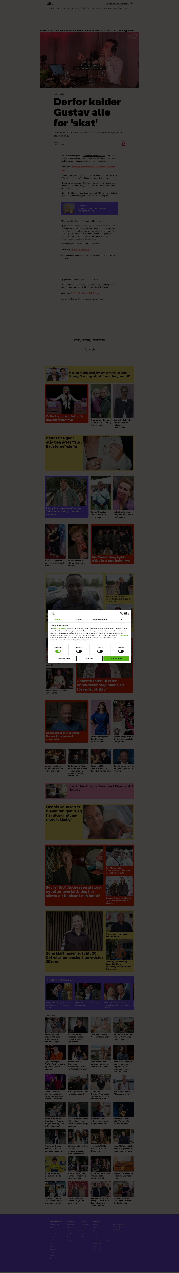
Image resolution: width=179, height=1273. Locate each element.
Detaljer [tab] (79, 619)
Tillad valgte (89, 658)
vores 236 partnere (59, 628)
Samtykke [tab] (58, 619)
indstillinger (124, 635)
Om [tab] (121, 619)
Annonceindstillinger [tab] (100, 619)
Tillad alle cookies (116, 658)
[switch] (79, 651)
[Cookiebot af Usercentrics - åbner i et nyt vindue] (121, 613)
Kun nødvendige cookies (63, 658)
